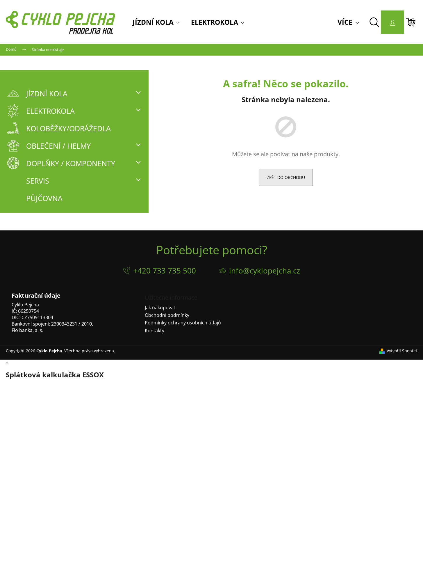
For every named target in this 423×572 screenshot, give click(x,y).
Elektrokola (50, 111)
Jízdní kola (46, 93)
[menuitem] (156, 22)
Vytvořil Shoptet (402, 350)
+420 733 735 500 (164, 270)
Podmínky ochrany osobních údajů (183, 322)
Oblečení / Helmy (58, 146)
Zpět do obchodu (286, 177)
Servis (37, 181)
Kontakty (154, 330)
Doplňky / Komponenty (70, 163)
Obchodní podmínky (167, 315)
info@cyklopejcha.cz (264, 270)
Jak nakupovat (160, 307)
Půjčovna (44, 198)
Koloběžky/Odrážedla (68, 128)
